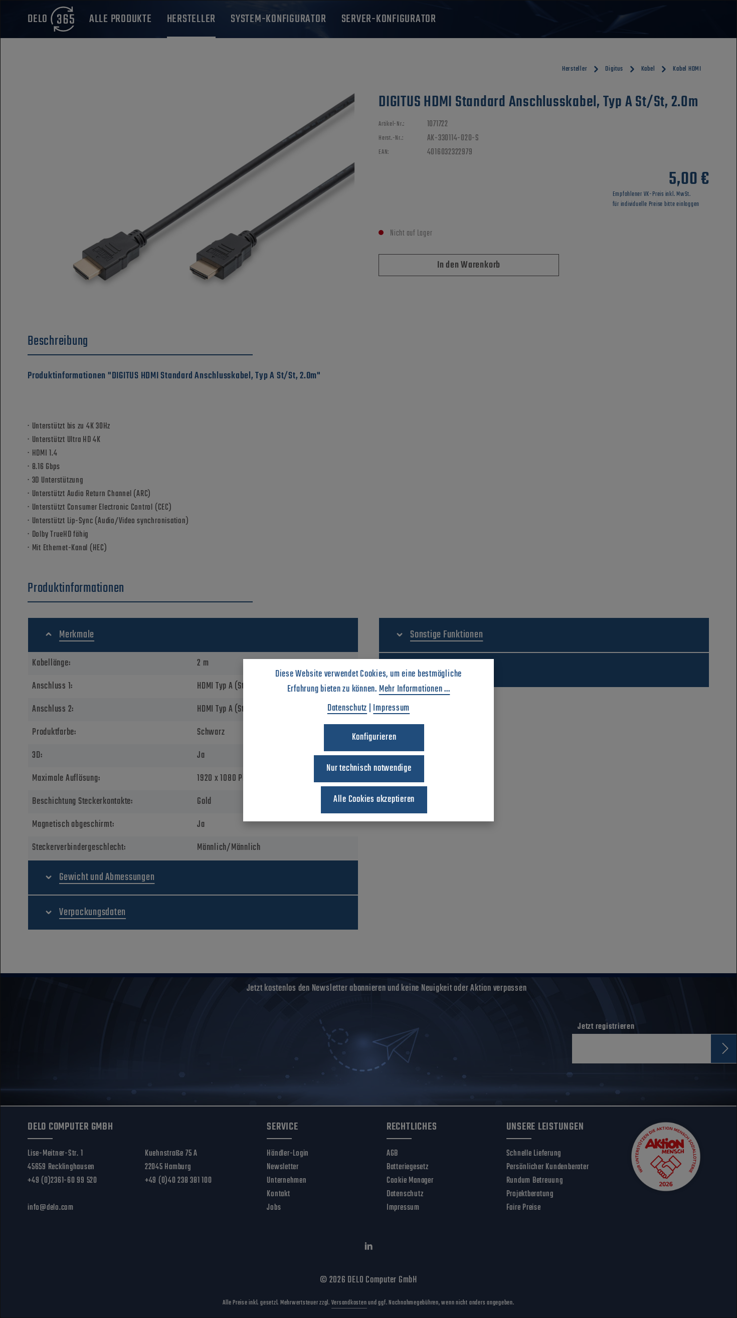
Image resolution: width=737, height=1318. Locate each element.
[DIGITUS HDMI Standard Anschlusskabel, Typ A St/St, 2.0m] (193, 200)
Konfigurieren (374, 737)
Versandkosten (349, 1303)
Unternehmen (286, 1180)
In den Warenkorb (468, 265)
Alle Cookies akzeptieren (374, 799)
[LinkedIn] (368, 1248)
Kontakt (278, 1194)
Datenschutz (405, 1194)
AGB (392, 1153)
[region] (193, 200)
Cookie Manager (410, 1180)
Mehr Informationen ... (414, 689)
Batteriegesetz (408, 1167)
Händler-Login (288, 1153)
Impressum (403, 1207)
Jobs (274, 1207)
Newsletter (283, 1167)
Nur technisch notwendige (368, 768)
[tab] (140, 341)
